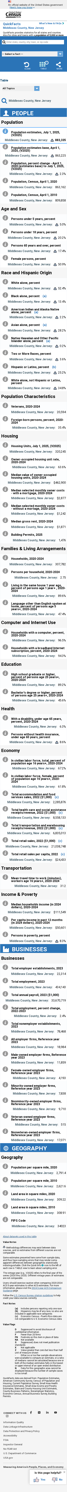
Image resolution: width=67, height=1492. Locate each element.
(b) (54, 367)
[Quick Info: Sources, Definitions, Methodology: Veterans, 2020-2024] (6, 406)
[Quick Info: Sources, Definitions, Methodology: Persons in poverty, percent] (6, 934)
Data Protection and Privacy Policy (21, 1431)
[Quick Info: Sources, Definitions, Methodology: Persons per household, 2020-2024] (6, 571)
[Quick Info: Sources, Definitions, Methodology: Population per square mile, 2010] (6, 1180)
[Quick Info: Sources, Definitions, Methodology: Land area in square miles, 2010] (6, 1206)
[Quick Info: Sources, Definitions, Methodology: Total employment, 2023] (6, 981)
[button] (27, 66)
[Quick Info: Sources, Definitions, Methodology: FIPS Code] (6, 1220)
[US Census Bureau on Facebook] (31, 1413)
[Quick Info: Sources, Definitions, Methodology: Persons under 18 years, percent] (6, 231)
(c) (57, 797)
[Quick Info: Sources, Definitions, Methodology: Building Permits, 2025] (6, 534)
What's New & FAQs (50, 23)
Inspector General (12, 1444)
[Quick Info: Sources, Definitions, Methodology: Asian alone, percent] (6, 324)
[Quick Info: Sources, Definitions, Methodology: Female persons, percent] (6, 258)
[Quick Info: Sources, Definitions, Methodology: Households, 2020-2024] (6, 558)
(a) (45, 296)
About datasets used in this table (19, 1236)
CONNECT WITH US (14, 1413)
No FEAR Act (10, 1448)
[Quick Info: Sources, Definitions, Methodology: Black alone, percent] (6, 295)
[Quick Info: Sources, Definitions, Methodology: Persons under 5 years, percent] (6, 218)
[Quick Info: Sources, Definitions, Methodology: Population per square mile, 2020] (6, 1166)
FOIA (5, 1440)
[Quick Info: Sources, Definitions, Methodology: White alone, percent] (6, 282)
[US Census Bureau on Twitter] (39, 1413)
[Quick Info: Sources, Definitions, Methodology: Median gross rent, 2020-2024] (6, 520)
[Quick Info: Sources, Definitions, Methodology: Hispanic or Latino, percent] (6, 366)
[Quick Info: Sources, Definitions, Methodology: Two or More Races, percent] (6, 353)
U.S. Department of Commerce (19, 1453)
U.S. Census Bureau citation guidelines (33, 1295)
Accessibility (10, 1435)
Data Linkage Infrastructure (17, 1426)
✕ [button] (64, 1472)
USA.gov (8, 1457)
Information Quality (13, 1422)
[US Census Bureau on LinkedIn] (48, 1413)
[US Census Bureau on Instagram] (7, 1416)
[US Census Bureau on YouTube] (55, 1413)
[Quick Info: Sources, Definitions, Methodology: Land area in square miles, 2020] (6, 1193)
